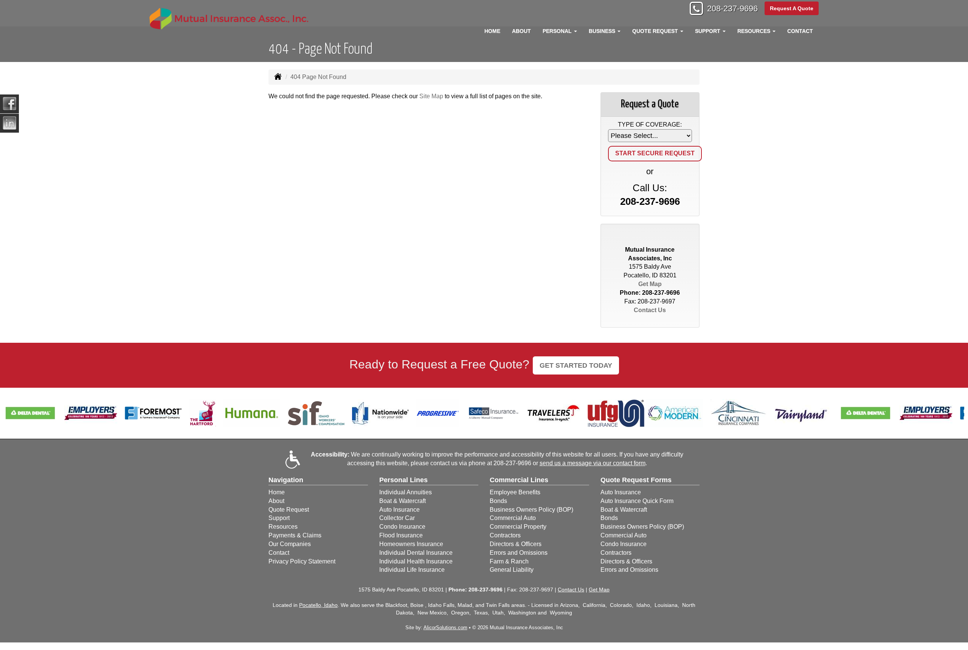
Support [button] (708, 31)
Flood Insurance (401, 535)
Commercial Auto (513, 518)
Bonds (498, 501)
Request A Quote (791, 8)
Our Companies (289, 544)
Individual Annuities (405, 492)
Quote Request (288, 509)
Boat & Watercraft (402, 501)
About (521, 31)
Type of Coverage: (650, 124)
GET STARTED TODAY (576, 365)
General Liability (512, 569)
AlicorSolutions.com (445, 627)
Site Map (431, 96)
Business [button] (603, 31)
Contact (800, 31)
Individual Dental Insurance (416, 552)
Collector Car (397, 518)
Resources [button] (754, 31)
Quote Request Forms (636, 480)
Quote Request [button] (655, 31)
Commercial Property (518, 526)
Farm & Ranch (509, 561)
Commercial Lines (519, 480)
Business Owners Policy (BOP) (531, 509)
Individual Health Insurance (416, 561)
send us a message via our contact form (592, 463)
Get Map (650, 284)
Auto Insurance (399, 509)
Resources (283, 526)
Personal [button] (558, 31)
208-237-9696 (732, 8)
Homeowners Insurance (411, 544)
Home (492, 31)
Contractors (505, 535)
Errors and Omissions (519, 552)
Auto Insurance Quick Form (636, 501)
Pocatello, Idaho (318, 605)
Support (279, 518)
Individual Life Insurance (412, 569)
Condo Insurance (402, 526)
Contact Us (650, 310)
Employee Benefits (515, 492)
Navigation (285, 480)
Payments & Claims (294, 535)
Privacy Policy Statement (301, 561)
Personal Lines (403, 480)
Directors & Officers (515, 544)
